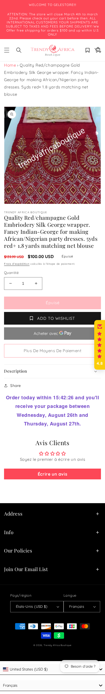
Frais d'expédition (17, 264)
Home (10, 65)
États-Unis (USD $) (31, 606)
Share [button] (15, 385)
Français (76, 606)
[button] (7, 50)
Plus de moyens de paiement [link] (52, 350)
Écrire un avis (52, 474)
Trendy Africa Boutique (58, 645)
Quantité (11, 272)
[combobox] (52, 669)
